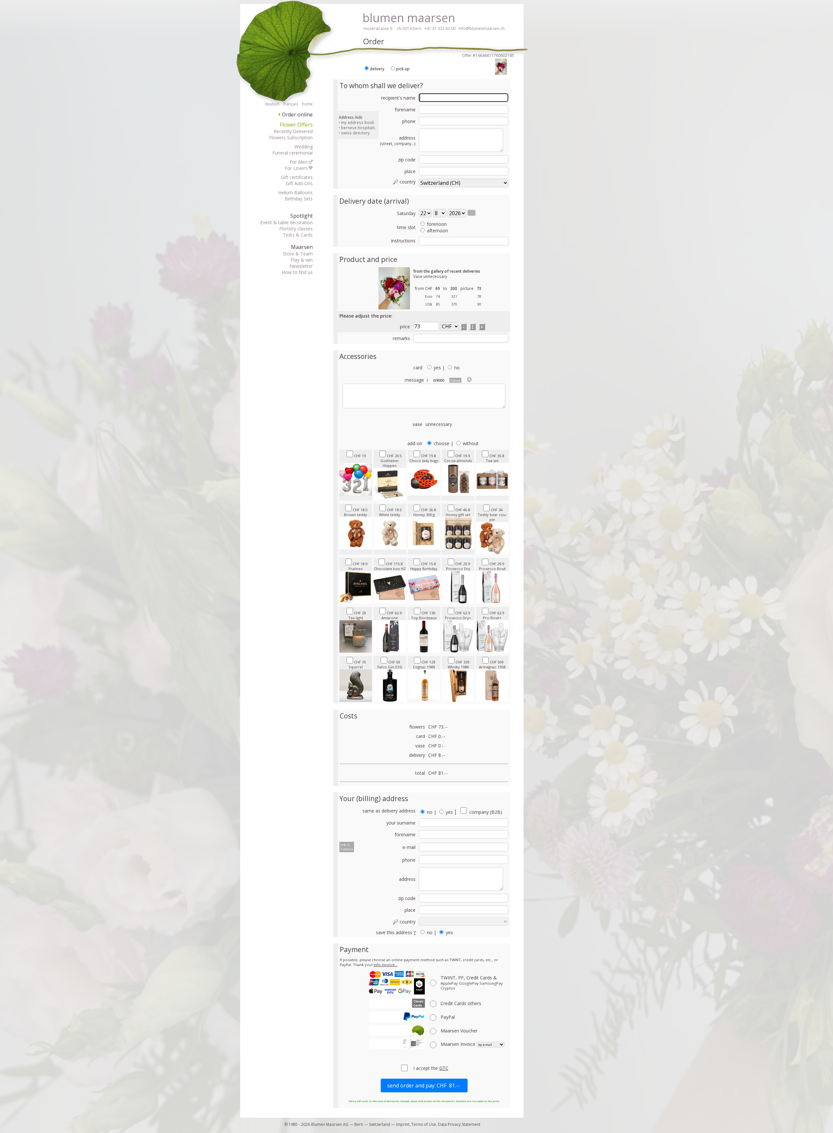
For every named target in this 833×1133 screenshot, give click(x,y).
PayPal (448, 1017)
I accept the (426, 1068)
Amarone (391, 615)
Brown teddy (355, 512)
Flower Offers (296, 124)
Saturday (406, 213)
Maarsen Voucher (459, 1031)
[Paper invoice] (397, 1044)
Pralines (357, 566)
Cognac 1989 (424, 664)
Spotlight (301, 215)
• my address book (356, 122)
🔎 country (404, 182)
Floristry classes (296, 228)
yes (437, 367)
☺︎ (469, 379)
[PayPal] (397, 1017)
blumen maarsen (408, 18)
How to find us (297, 272)
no (457, 367)
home (307, 104)
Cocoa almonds (458, 458)
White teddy (390, 512)
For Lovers (296, 168)
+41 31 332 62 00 (440, 28)
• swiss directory (354, 132)
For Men (298, 162)
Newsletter (301, 266)
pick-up (403, 68)
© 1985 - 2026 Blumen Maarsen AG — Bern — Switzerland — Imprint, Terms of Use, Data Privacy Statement (382, 1124)
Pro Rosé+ (493, 615)
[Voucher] (397, 1030)
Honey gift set (458, 512)
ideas (455, 380)
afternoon (437, 230)
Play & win (302, 260)
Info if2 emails (346, 847)
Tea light (357, 615)
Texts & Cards (298, 235)
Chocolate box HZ (390, 566)
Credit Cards (461, 1003)
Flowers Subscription (291, 137)
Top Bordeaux (424, 615)
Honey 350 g (424, 512)
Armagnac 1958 (492, 664)
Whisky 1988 (459, 664)
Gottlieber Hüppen (391, 460)
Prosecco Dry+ (458, 615)
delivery (377, 68)
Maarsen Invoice (459, 1044)
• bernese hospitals (357, 127)
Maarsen (302, 247)
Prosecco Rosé (492, 566)
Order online (296, 114)
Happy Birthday (423, 566)
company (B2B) (485, 812)
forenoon (437, 224)
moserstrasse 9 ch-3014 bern (392, 28)
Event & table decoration (286, 222)
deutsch (272, 104)
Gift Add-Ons (299, 183)
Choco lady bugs (423, 458)
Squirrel (357, 664)
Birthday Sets (299, 199)
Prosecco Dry (458, 566)
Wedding (303, 146)
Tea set (495, 458)
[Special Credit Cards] (397, 1003)
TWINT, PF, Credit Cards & (472, 982)
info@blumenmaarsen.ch (481, 28)
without (471, 443)
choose (441, 443)
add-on (414, 443)
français (290, 104)
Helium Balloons (295, 192)
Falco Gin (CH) (389, 664)
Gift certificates (297, 177)
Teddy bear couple (492, 514)
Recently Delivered (293, 131)
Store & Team (298, 254)
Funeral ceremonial (292, 153)
